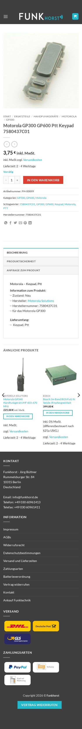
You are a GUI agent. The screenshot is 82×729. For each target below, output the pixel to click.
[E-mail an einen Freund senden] (20, 223)
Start (7, 116)
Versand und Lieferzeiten (20, 561)
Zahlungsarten (13, 569)
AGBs (7, 537)
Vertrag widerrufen (16, 584)
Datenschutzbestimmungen (21, 553)
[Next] (78, 404)
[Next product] (7, 144)
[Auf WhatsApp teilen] (5, 223)
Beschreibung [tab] (17, 252)
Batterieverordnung (16, 576)
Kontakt (8, 592)
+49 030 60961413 (27, 502)
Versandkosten (32, 160)
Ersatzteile (22, 116)
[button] (5, 16)
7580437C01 (27, 204)
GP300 (10, 119)
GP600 (30, 197)
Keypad (59, 204)
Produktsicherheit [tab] (21, 261)
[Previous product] (14, 144)
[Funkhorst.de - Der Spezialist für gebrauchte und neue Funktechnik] (41, 16)
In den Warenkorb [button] (18, 416)
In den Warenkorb (43, 180)
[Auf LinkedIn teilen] (30, 223)
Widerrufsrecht (13, 545)
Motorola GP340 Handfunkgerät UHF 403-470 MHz (20, 403)
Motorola (69, 116)
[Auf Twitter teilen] (15, 223)
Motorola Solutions (41, 301)
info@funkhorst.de (25, 497)
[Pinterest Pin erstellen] (25, 223)
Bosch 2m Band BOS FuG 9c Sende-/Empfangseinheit (59, 401)
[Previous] (3, 404)
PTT (5, 208)
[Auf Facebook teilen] (10, 223)
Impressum (10, 529)
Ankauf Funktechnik (17, 600)
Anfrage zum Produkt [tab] (23, 270)
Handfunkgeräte (46, 116)
